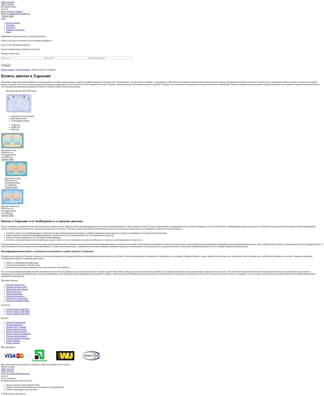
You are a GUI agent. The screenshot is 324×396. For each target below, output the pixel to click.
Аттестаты (10, 27)
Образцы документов (15, 30)
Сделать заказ (7, 16)
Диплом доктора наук (15, 285)
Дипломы (10, 25)
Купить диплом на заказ (16, 331)
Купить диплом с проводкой (18, 334)
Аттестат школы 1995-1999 (17, 311)
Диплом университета (15, 322)
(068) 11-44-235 (7, 2)
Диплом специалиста (15, 296)
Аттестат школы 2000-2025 (17, 309)
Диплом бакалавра (14, 294)
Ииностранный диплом (16, 329)
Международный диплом (17, 289)
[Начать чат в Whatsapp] (5, 9)
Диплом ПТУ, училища (16, 327)
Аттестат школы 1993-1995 (17, 314)
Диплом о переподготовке (17, 301)
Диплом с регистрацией (16, 336)
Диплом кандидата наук (16, 287)
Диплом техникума (14, 325)
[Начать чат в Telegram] (7, 9)
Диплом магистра (13, 291)
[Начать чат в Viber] (2, 9)
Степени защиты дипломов (18, 338)
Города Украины (13, 341)
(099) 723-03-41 (7, 4)
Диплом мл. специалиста (17, 298)
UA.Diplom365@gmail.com (18, 14)
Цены (8, 32)
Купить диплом (12, 23)
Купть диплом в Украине (12, 11)
